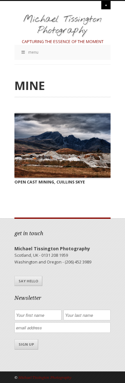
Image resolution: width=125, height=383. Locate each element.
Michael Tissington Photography (62, 25)
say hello (28, 281)
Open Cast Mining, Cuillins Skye (49, 182)
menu (33, 52)
